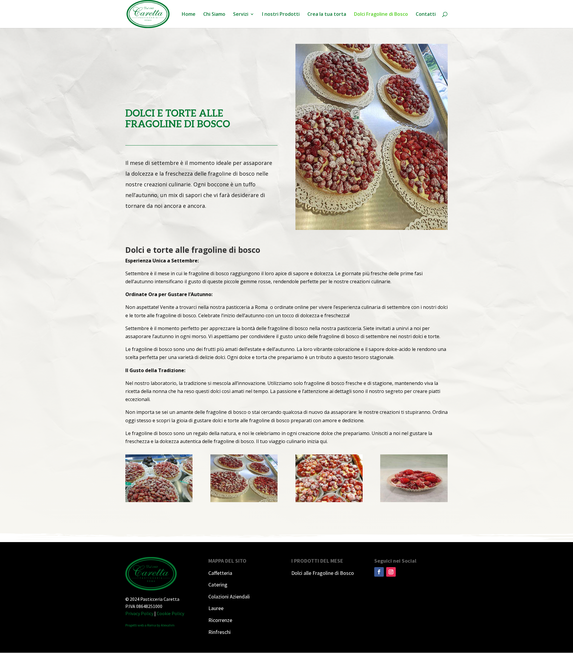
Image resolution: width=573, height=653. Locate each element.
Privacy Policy (139, 613)
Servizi (240, 14)
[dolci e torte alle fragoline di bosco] (158, 500)
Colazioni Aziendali (229, 596)
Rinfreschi (219, 632)
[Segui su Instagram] (391, 572)
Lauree (216, 608)
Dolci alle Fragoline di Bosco (322, 573)
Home (188, 14)
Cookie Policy (170, 613)
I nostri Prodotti (281, 14)
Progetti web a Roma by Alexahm (150, 625)
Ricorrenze (220, 620)
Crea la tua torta (326, 14)
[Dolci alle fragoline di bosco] (371, 228)
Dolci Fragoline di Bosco (381, 14)
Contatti (426, 14)
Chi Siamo (214, 14)
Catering (217, 584)
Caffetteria (220, 573)
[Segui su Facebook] (379, 572)
